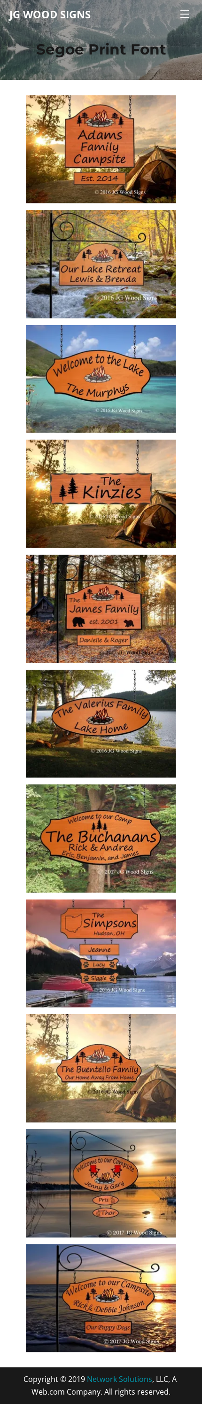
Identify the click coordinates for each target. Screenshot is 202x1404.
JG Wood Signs (50, 14)
